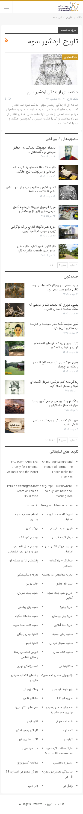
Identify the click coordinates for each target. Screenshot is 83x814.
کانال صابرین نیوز (28, 739)
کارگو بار (68, 739)
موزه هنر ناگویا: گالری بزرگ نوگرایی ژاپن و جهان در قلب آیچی (33, 228)
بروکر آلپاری (31, 528)
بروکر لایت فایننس (61, 537)
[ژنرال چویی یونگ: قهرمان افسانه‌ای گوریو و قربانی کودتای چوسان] (14, 348)
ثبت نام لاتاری (64, 583)
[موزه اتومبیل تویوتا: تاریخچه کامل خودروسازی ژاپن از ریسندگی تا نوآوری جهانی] (68, 212)
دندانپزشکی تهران (27, 666)
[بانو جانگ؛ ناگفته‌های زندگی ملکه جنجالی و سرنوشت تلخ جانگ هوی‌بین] (68, 172)
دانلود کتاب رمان (63, 652)
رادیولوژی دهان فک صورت (57, 675)
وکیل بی (68, 785)
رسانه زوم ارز (31, 689)
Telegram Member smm (57, 505)
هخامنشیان (70, 57)
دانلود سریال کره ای (61, 643)
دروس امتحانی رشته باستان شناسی (26, 654)
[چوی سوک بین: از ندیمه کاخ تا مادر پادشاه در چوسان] (14, 367)
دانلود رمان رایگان (27, 634)
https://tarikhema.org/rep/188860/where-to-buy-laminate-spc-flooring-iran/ (45, 491)
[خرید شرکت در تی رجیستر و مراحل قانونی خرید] (14, 425)
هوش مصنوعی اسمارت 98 (22, 771)
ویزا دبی (33, 785)
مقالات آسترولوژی (27, 762)
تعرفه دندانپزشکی (27, 574)
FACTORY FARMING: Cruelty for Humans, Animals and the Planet (22, 466)
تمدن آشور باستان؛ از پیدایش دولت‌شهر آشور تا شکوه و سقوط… (31, 189)
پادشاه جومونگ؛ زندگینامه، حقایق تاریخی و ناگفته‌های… (34, 149)
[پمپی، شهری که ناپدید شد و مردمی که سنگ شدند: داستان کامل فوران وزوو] (14, 310)
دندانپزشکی (66, 666)
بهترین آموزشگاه (28, 537)
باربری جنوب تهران (61, 528)
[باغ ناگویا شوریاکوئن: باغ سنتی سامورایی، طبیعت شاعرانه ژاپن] (68, 251)
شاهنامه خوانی (64, 721)
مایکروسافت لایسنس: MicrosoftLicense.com (59, 751)
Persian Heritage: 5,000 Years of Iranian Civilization (22, 491)
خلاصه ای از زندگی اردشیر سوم (52, 92)
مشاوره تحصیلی (63, 762)
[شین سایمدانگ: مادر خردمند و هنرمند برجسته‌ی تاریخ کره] (14, 329)
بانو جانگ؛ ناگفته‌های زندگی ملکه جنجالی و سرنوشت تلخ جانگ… (34, 169)
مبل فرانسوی (30, 748)
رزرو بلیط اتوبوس (62, 689)
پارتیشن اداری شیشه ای (23, 560)
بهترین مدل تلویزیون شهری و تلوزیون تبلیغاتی (23, 549)
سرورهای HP (65, 698)
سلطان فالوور (30, 698)
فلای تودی (32, 721)
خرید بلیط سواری (27, 592)
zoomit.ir (32, 505)
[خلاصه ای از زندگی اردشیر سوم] (54, 69)
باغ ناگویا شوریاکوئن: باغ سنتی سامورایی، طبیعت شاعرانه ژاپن (36, 248)
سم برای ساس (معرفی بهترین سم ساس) (59, 710)
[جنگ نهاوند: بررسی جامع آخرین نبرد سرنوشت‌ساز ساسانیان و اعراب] (14, 406)
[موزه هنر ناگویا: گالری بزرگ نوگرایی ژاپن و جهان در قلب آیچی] (68, 232)
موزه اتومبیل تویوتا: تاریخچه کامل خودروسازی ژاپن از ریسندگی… (34, 209)
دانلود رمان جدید (62, 634)
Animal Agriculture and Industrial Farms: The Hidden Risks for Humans (57, 469)
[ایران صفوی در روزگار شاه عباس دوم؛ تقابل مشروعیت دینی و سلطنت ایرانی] (14, 290)
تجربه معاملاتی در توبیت (58, 574)
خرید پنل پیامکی (28, 607)
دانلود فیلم (32, 643)
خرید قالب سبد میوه (25, 625)
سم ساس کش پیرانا (26, 707)
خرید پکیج (66, 607)
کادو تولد (67, 730)
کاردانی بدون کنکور (27, 730)
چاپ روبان (32, 583)
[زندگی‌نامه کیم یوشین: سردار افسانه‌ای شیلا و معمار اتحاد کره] (14, 387)
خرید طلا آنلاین (63, 625)
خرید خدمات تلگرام (26, 616)
